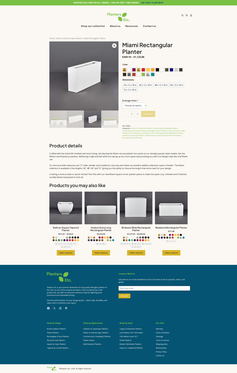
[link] (54, 237)
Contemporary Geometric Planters (135, 131)
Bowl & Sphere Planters (56, 329)
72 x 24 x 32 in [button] (136, 247)
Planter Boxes (151, 135)
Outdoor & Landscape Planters (133, 135)
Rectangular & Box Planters (132, 138)
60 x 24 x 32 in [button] (146, 244)
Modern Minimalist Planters (173, 133)
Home (51, 38)
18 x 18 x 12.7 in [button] (60, 244)
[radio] (124, 70)
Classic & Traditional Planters (141, 128)
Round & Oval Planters (56, 340)
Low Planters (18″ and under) (131, 332)
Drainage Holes (130, 100)
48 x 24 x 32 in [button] (136, 244)
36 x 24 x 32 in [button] (125, 244)
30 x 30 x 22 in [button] (65, 247)
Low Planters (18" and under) (151, 133)
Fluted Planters (53, 332)
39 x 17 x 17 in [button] (171, 241)
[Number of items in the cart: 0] (186, 15)
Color (125, 64)
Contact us (149, 26)
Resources (131, 26)
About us (115, 26)
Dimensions (128, 79)
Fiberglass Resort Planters (158, 131)
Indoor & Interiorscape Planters (69, 38)
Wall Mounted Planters (92, 344)
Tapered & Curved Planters (58, 348)
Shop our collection (93, 26)
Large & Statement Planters (130, 329)
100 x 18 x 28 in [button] (101, 244)
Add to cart (148, 114)
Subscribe (124, 296)
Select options (65, 252)
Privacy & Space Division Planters (169, 135)
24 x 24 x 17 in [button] (71, 244)
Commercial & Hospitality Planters (165, 128)
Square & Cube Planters (56, 344)
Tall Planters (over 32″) (128, 336)
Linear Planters (134, 133)
